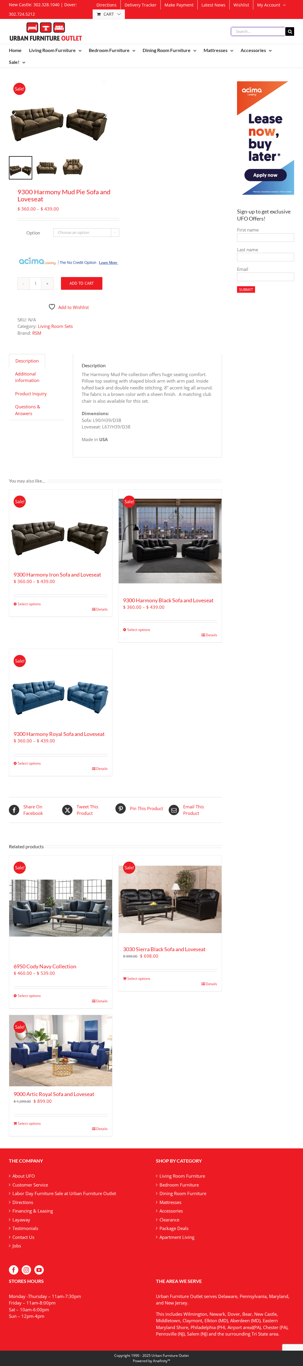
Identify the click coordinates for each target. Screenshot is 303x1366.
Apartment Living (176, 1237)
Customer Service (30, 1185)
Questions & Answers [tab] (27, 410)
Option (33, 232)
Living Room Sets (55, 326)
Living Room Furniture (182, 1176)
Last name (247, 250)
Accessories (171, 1211)
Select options (29, 603)
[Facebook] (13, 1270)
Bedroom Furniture (179, 1185)
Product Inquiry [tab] (31, 393)
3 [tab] (67, 82)
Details (102, 609)
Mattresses (170, 1202)
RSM (36, 333)
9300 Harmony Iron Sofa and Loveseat (57, 574)
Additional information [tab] (27, 377)
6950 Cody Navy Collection (45, 966)
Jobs (16, 1246)
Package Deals (173, 1228)
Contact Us (23, 1237)
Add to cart (82, 283)
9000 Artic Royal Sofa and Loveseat (54, 1094)
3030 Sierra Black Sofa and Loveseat (164, 949)
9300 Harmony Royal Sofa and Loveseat (59, 734)
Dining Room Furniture (182, 1193)
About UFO (23, 1176)
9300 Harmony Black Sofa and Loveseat (168, 600)
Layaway (21, 1220)
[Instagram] (26, 1270)
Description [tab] (27, 361)
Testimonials (25, 1228)
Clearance (169, 1220)
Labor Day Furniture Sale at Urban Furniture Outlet (64, 1193)
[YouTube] (39, 1270)
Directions (22, 1202)
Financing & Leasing (32, 1211)
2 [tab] (62, 82)
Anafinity (160, 1360)
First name (248, 230)
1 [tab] (55, 82)
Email (242, 269)
